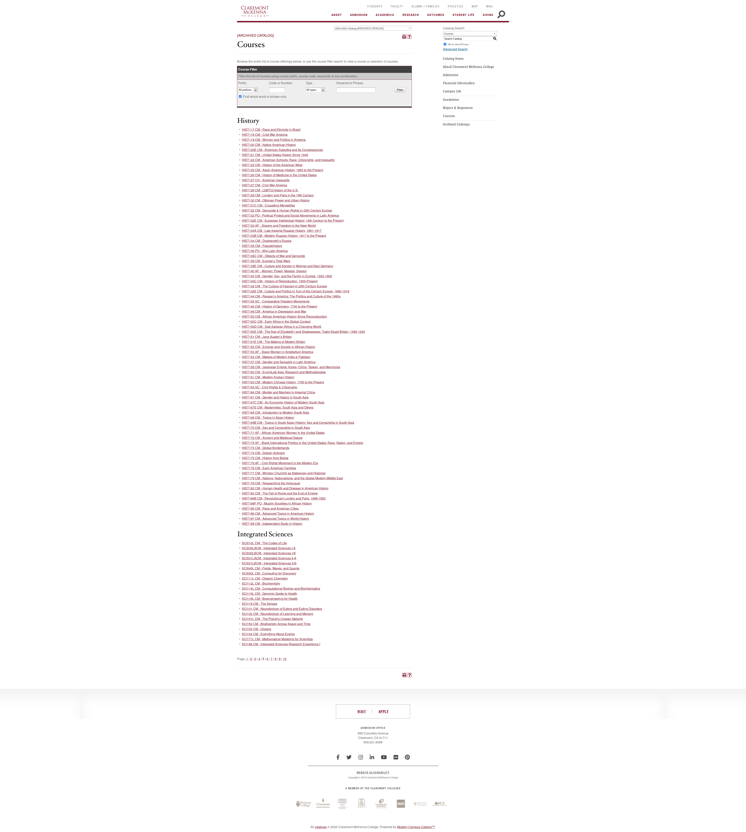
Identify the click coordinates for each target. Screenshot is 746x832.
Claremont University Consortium (342, 804)
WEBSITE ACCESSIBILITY (373, 772)
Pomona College (303, 804)
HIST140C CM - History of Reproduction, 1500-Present (279, 281)
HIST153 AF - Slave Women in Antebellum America (277, 352)
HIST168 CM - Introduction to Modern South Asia (275, 412)
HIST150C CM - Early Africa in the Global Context (276, 321)
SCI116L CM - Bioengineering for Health (270, 598)
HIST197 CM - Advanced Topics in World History (275, 518)
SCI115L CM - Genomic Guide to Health (269, 593)
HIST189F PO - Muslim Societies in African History (277, 503)
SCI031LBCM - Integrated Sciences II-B (269, 563)
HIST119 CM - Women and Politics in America (274, 139)
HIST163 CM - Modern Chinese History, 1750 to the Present (283, 382)
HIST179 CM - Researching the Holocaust (271, 483)
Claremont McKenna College (255, 11)
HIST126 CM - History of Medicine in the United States (279, 175)
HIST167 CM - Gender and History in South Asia (275, 397)
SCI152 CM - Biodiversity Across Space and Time (276, 624)
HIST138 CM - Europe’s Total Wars (266, 261)
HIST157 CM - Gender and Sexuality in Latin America (278, 362)
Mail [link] (489, 6)
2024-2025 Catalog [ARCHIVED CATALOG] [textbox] (359, 28)
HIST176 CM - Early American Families (269, 468)
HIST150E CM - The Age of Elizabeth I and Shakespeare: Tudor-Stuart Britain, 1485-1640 (303, 331)
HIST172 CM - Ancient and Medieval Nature (272, 437)
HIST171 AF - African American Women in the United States (283, 432)
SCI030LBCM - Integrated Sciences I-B (269, 553)
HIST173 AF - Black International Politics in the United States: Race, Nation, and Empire (302, 442)
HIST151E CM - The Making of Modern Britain (273, 341)
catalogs (321, 827)
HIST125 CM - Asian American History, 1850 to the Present (282, 170)
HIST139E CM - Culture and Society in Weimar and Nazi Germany (287, 266)
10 (284, 659)
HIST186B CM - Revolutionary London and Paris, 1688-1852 (284, 498)
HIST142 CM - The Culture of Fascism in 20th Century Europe (284, 286)
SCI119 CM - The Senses (259, 603)
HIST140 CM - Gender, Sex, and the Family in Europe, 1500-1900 (287, 276)
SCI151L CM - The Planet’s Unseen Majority (272, 619)
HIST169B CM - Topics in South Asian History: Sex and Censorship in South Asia (298, 422)
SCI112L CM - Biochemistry (261, 583)
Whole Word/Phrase (458, 44)
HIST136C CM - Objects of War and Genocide (273, 256)
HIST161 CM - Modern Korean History (268, 377)
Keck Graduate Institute (439, 804)
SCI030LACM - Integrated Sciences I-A (268, 548)
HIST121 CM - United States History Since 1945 (275, 155)
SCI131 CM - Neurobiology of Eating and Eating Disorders (282, 608)
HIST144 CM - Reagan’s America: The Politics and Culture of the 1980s (291, 296)
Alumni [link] (417, 6)
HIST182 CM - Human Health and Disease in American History (285, 488)
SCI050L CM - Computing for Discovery (269, 573)
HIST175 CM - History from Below (265, 458)
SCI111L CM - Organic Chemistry (265, 578)
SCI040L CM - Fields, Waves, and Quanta (270, 568)
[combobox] (373, 28)
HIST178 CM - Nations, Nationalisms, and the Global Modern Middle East (292, 478)
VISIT (361, 711)
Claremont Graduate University (323, 804)
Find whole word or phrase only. (265, 96)
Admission (450, 75)
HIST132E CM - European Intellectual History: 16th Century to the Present (292, 220)
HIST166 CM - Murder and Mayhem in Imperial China (278, 392)
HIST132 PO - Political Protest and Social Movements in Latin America (290, 215)
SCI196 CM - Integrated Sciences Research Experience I (281, 644)
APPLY (384, 711)
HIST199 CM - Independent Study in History (272, 523)
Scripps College (362, 804)
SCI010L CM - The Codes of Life (264, 543)
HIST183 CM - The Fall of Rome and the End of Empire (280, 493)
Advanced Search (455, 49)
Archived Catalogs (456, 124)
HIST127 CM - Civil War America (264, 185)
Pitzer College (420, 804)
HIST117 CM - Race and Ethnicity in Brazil (271, 129)
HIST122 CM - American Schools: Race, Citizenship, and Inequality (288, 160)
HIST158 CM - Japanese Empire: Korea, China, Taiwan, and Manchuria (291, 367)
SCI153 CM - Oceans (256, 629)
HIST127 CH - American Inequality (266, 180)
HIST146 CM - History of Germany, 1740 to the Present (279, 306)
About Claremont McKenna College (468, 67)
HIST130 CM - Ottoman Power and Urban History (276, 200)
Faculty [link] (397, 6)
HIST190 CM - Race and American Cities (270, 508)
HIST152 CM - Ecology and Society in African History (278, 346)
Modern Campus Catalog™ (416, 827)
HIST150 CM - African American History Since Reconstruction (284, 316)
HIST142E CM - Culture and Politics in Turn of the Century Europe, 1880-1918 (295, 291)
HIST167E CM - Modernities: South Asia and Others (277, 407)
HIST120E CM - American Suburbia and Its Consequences (282, 149)
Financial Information (459, 83)
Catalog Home (453, 59)
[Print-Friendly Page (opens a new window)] (404, 37)
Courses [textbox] (448, 33)
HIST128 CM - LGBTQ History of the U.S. (270, 190)
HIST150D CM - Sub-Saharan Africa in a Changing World (281, 326)
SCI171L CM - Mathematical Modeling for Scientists (277, 639)
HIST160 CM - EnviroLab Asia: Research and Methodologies (284, 372)
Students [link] (375, 6)
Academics (451, 100)
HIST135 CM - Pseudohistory (262, 245)
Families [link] (433, 6)
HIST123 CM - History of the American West (272, 165)
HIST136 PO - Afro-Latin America (265, 251)
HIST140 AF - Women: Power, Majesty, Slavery (274, 271)
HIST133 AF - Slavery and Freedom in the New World (279, 225)
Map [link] (475, 6)
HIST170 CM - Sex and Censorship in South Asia (276, 427)
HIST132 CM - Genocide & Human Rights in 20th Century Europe (287, 210)
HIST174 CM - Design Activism (263, 453)
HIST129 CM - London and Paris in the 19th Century (278, 195)
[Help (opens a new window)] (409, 37)
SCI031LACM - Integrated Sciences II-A (269, 558)
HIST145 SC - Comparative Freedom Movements (275, 301)
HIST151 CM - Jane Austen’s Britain (267, 336)
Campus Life (452, 91)
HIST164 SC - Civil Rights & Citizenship (269, 387)
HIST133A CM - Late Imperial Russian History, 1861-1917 (282, 230)
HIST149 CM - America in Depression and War (274, 311)
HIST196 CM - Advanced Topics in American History (278, 513)
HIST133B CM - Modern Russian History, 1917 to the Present (284, 235)
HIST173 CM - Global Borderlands (265, 448)
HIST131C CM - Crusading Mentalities (268, 205)
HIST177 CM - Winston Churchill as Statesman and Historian (284, 473)
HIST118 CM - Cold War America (265, 134)
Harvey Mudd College (400, 804)
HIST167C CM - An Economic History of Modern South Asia (283, 402)
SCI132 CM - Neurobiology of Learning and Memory (277, 613)
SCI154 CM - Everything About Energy (268, 634)
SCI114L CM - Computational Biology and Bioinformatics (281, 588)
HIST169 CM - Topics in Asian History (268, 417)
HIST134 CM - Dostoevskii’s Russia (266, 240)
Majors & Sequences (458, 108)
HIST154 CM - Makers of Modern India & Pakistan (276, 357)
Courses (449, 116)
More (337, 16)
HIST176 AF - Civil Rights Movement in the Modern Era (280, 463)
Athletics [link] (455, 6)
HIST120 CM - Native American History (269, 144)
